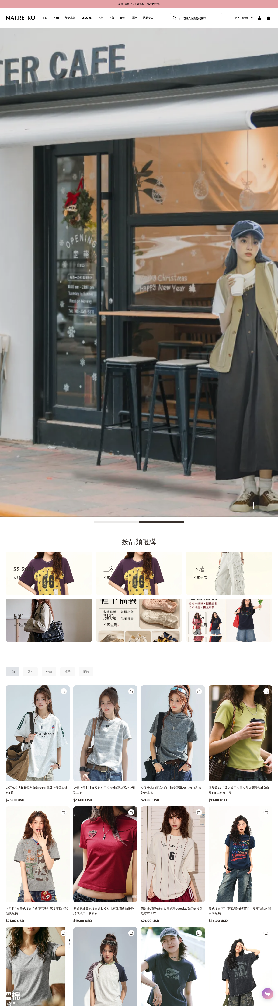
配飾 (123, 18)
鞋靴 (134, 18)
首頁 (44, 18)
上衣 (100, 18)
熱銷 (56, 18)
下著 (111, 18)
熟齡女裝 (148, 18)
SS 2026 (87, 18)
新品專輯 (70, 18)
